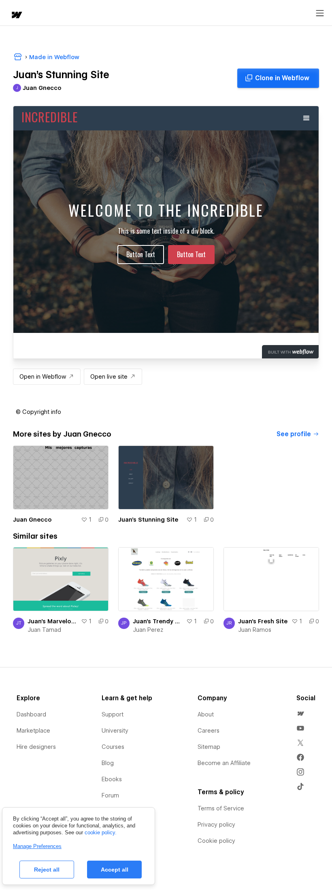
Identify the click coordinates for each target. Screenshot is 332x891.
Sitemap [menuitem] (209, 747)
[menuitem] (300, 714)
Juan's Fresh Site (262, 621)
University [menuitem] (115, 730)
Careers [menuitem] (208, 730)
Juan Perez (148, 630)
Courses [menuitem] (113, 747)
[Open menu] (320, 13)
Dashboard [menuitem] (31, 714)
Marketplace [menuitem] (33, 730)
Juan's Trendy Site (158, 621)
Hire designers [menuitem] (36, 747)
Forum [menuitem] (110, 795)
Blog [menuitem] (108, 763)
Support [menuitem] (112, 714)
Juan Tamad (44, 630)
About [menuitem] (206, 714)
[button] (38, 412)
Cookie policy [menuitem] (216, 841)
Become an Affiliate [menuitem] (224, 763)
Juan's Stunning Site (148, 519)
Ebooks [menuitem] (112, 779)
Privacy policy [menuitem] (216, 824)
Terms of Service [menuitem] (221, 808)
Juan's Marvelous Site (53, 621)
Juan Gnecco (32, 519)
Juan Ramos (254, 630)
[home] (16, 16)
